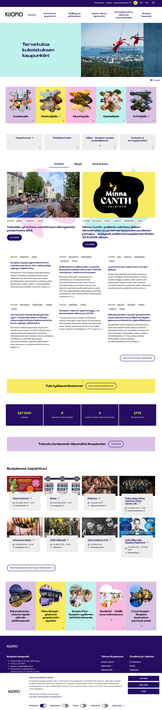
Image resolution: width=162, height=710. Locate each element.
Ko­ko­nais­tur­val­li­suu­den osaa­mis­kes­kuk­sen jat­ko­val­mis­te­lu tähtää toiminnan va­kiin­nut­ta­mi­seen (80, 269)
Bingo (55, 498)
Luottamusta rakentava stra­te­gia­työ (128, 268)
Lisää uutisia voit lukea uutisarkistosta (137, 358)
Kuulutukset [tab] (100, 163)
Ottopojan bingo (23, 540)
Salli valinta (143, 685)
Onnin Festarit (22, 498)
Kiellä (144, 691)
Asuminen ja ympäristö (49, 14)
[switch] (65, 705)
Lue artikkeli (14, 237)
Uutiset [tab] (59, 163)
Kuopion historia (107, 662)
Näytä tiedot (117, 706)
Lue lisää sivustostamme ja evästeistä (44, 697)
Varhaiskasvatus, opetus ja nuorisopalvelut (123, 15)
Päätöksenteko (107, 670)
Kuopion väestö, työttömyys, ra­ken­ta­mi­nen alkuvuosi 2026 (79, 312)
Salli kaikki (144, 678)
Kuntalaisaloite (135, 662)
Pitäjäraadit (133, 670)
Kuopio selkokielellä (121, 2)
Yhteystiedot (99, 2)
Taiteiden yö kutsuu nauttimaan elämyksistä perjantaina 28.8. (41, 228)
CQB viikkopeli (59, 540)
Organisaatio (106, 666)
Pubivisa (94, 498)
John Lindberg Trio (99, 540)
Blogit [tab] (78, 163)
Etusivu (32, 15)
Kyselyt (132, 666)
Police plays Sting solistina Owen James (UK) (135, 501)
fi (136, 3)
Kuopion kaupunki (146, 14)
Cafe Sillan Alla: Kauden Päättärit (136, 541)
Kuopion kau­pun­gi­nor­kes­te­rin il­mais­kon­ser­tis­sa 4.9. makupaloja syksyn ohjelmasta (30, 265)
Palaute (109, 2)
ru (147, 3)
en (141, 3)
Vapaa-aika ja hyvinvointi (99, 14)
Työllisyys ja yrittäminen (74, 14)
